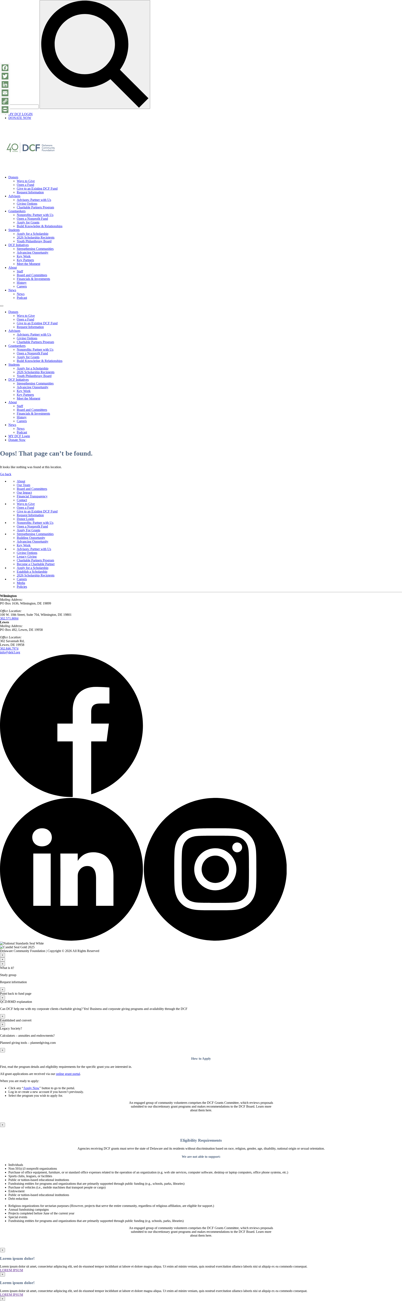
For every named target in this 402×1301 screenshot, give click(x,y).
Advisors (14, 196)
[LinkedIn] (5, 84)
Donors (13, 177)
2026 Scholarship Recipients (35, 237)
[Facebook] (5, 68)
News (12, 290)
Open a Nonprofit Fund (32, 218)
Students (14, 230)
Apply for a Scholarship (32, 233)
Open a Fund (25, 185)
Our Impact (24, 492)
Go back (5, 474)
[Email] (5, 93)
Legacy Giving (27, 556)
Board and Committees (32, 275)
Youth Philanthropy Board (34, 241)
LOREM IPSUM (11, 1270)
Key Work (24, 256)
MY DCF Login (19, 436)
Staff (20, 271)
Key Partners (25, 260)
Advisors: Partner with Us (34, 200)
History (22, 282)
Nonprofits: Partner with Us (35, 215)
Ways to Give (26, 181)
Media (21, 583)
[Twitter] (5, 76)
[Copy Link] (5, 101)
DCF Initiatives (18, 245)
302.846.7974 (9, 648)
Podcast (22, 297)
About (12, 267)
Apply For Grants (28, 530)
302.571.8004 (9, 618)
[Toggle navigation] (1, 306)
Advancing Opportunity (32, 252)
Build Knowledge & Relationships (39, 226)
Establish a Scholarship (32, 571)
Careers (22, 286)
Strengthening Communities (35, 248)
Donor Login (25, 519)
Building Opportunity (31, 537)
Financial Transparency (32, 496)
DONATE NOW (19, 118)
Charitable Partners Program (35, 207)
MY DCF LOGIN (20, 114)
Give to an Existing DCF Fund (37, 188)
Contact (22, 500)
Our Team (23, 485)
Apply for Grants (28, 222)
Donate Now (17, 440)
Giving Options (27, 203)
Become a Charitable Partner (36, 564)
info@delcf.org (10, 652)
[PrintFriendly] (5, 109)
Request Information (30, 192)
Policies (22, 586)
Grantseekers (17, 211)
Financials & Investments (33, 279)
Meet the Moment (28, 264)
